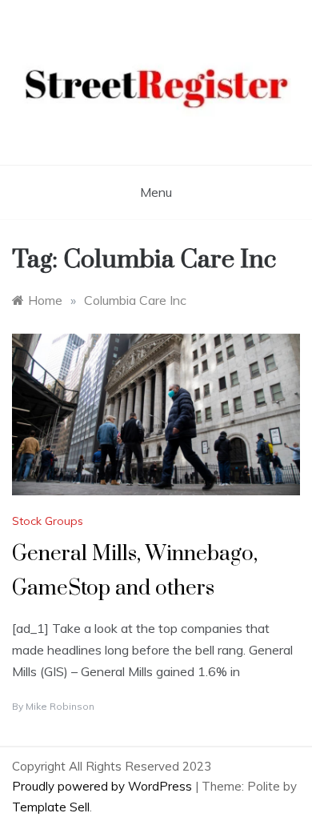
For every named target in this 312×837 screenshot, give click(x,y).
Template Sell (51, 807)
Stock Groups (47, 521)
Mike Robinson (60, 706)
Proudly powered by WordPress (103, 786)
